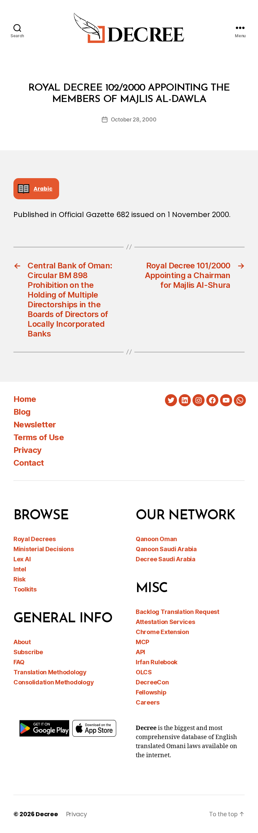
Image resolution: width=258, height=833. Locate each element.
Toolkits (25, 589)
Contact (28, 463)
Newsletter (34, 424)
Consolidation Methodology (53, 682)
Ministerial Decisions (43, 549)
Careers (148, 702)
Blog (21, 412)
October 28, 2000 (134, 119)
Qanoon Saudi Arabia (166, 549)
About (22, 641)
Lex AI (22, 559)
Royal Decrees (34, 538)
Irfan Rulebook (156, 662)
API (140, 652)
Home (24, 399)
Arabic (43, 189)
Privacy (27, 450)
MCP (142, 641)
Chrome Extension (162, 631)
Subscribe (28, 652)
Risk (19, 579)
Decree (47, 814)
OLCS (144, 672)
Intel (19, 569)
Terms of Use (38, 437)
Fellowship (151, 692)
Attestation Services (165, 621)
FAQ (19, 662)
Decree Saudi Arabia (166, 559)
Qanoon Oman (156, 538)
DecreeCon (152, 682)
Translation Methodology (50, 672)
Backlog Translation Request (177, 611)
